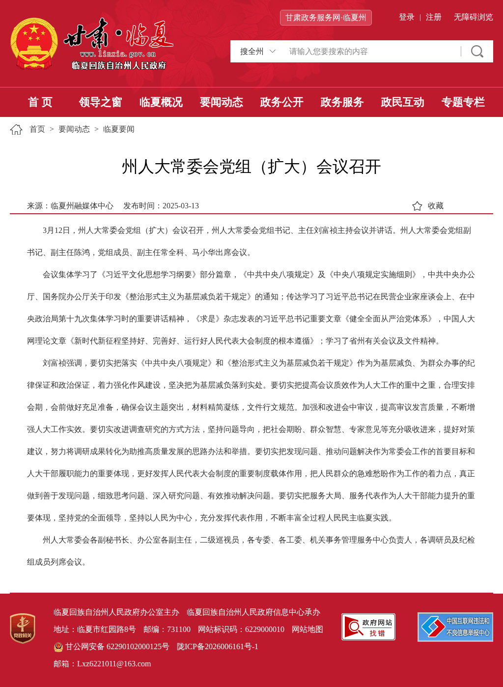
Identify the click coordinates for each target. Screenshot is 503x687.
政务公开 (282, 102)
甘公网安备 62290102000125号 (116, 646)
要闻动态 (221, 102)
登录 (407, 17)
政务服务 (342, 102)
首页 (37, 129)
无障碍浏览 (473, 17)
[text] (370, 51)
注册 (434, 17)
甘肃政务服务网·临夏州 (325, 17)
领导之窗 (100, 102)
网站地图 (307, 629)
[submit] (477, 51)
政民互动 (402, 102)
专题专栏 (463, 102)
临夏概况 (161, 102)
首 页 (40, 102)
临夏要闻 (119, 129)
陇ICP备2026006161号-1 (217, 646)
